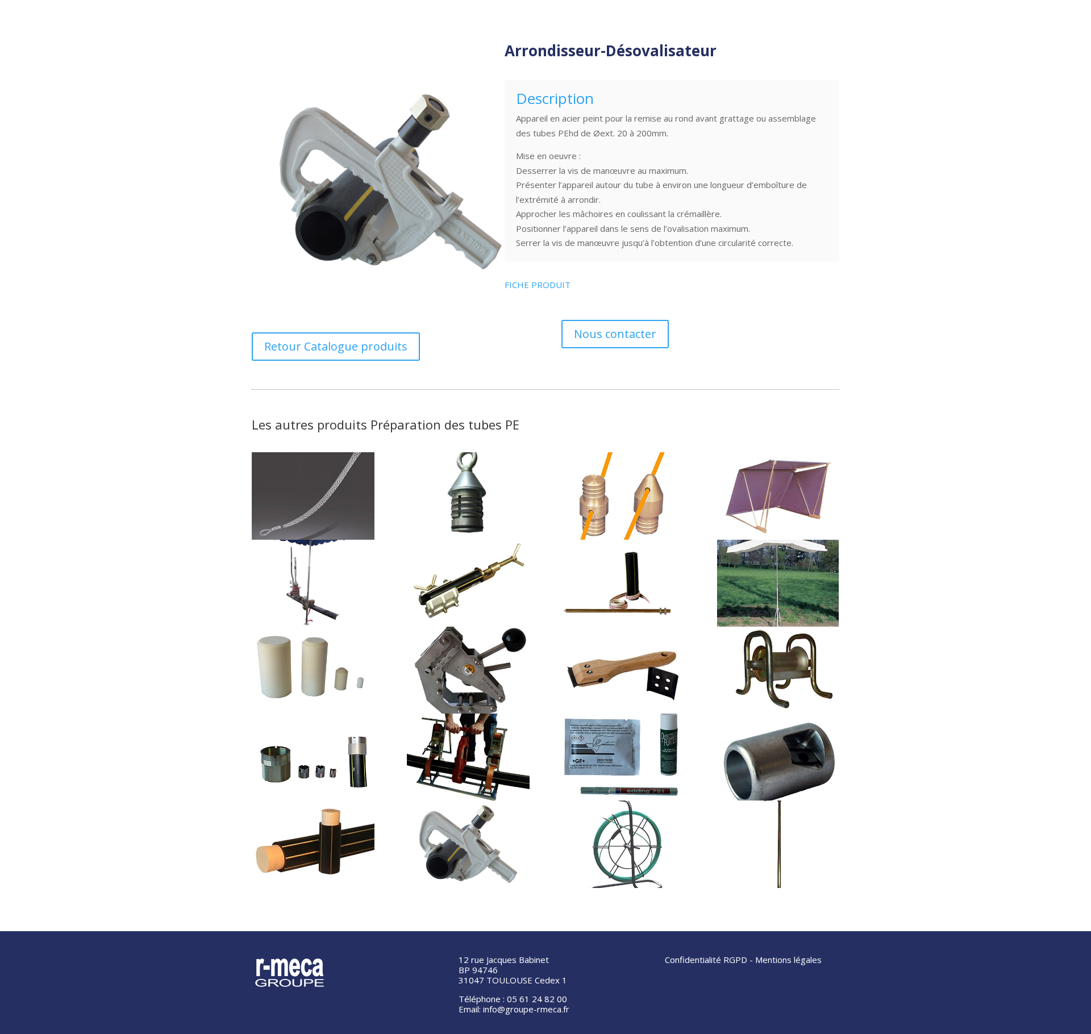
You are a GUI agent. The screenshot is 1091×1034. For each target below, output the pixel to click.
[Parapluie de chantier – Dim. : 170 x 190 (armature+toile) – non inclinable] (778, 583)
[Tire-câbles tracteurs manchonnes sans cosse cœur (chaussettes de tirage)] (313, 495)
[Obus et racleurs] (313, 670)
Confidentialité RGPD (706, 959)
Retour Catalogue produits (335, 346)
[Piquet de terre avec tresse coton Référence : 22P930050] (622, 583)
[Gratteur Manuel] (622, 670)
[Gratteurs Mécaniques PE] (468, 670)
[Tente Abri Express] (778, 495)
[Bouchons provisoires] (313, 843)
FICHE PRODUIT (538, 284)
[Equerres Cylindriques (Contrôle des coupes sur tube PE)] (313, 757)
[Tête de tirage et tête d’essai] (468, 495)
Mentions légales (788, 959)
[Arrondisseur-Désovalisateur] (468, 843)
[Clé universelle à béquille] (778, 843)
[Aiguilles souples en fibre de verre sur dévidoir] (622, 843)
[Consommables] (622, 757)
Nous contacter (615, 333)
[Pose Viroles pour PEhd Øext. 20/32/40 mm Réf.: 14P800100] (468, 583)
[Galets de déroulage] (778, 670)
